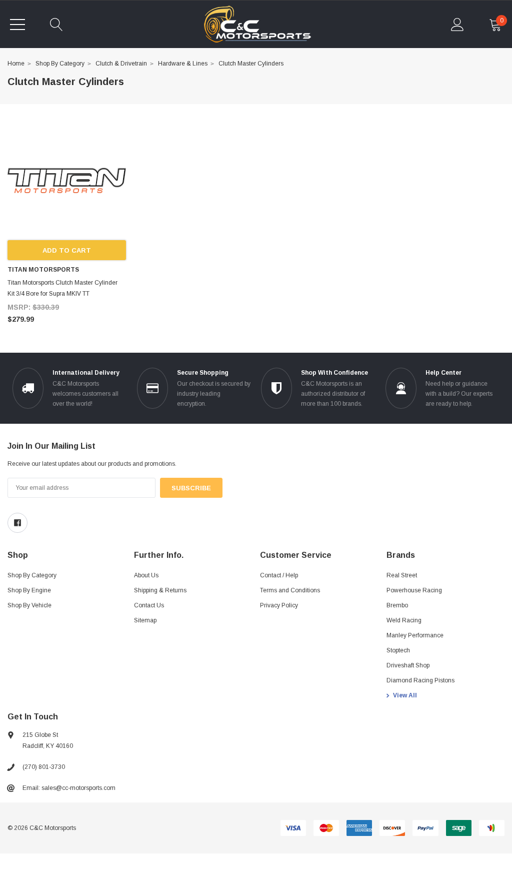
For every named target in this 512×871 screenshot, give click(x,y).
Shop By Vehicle (30, 605)
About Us (146, 575)
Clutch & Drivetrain (121, 63)
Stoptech (398, 650)
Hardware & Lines (183, 63)
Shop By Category (60, 63)
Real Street (401, 575)
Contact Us (149, 605)
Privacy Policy (279, 605)
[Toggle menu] (17, 24)
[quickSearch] (56, 24)
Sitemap (145, 620)
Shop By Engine (29, 590)
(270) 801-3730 (43, 766)
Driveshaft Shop (408, 665)
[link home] (257, 24)
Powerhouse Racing (414, 590)
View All (405, 695)
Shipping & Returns (160, 590)
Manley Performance (415, 635)
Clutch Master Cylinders (251, 63)
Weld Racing (404, 620)
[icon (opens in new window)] (18, 523)
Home (16, 63)
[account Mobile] (457, 24)
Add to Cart (66, 250)
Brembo (397, 605)
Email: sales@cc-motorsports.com (69, 787)
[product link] (67, 181)
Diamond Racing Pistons (420, 680)
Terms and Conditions (290, 590)
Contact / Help (279, 575)
